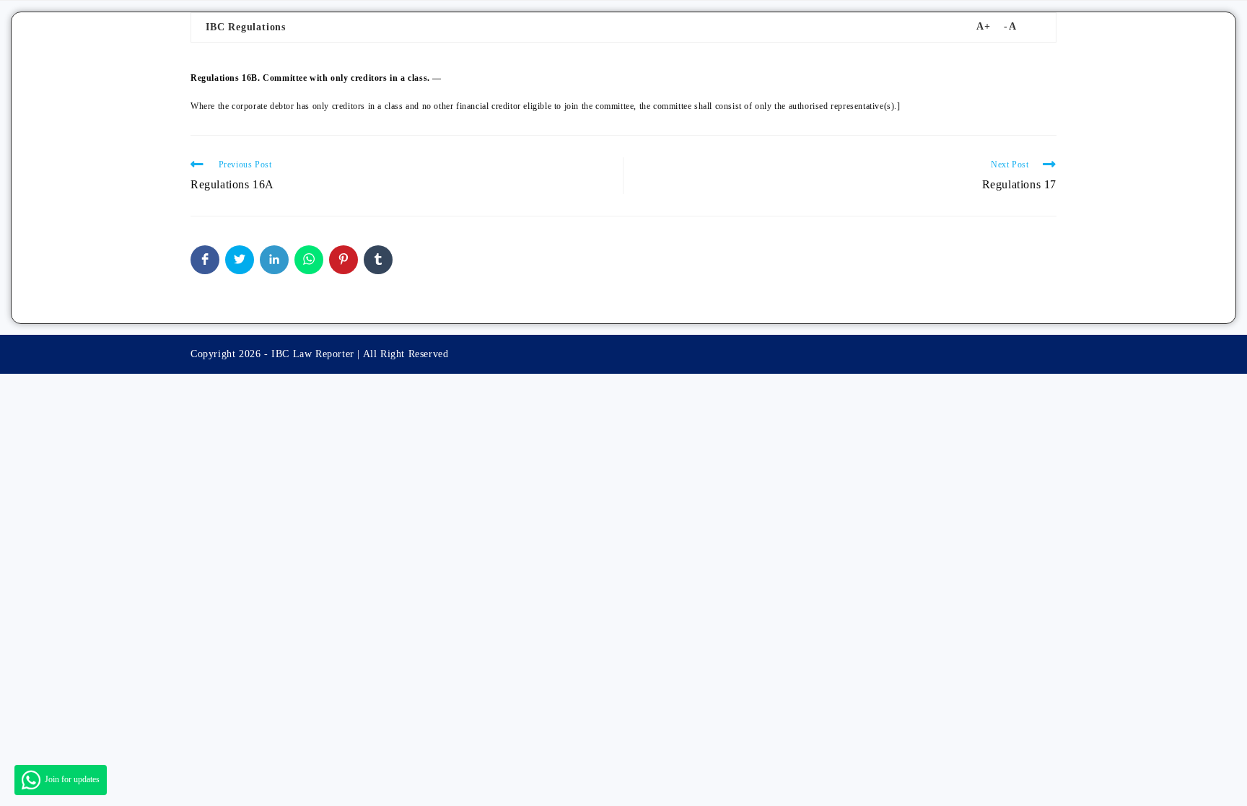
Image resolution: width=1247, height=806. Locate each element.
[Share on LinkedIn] (274, 259)
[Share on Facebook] (205, 259)
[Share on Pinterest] (343, 259)
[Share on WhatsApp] (308, 259)
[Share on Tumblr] (378, 259)
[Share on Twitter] (239, 259)
